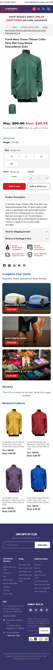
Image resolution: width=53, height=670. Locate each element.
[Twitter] (19, 265)
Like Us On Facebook (42, 588)
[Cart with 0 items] (43, 9)
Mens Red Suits (24, 565)
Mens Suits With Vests (25, 579)
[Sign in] (39, 9)
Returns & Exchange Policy (18, 238)
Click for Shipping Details (17, 231)
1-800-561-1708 (12, 635)
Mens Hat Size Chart (42, 584)
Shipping (6, 587)
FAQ (4, 576)
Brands (37, 568)
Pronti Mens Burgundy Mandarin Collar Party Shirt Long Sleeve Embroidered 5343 (38, 445)
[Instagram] (41, 610)
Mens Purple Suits (25, 568)
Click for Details (9, 615)
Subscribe (42, 544)
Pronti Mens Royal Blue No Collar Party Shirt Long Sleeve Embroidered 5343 (38, 500)
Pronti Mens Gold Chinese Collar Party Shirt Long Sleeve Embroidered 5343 (13, 444)
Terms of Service (40, 591)
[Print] (14, 265)
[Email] (9, 265)
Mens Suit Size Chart (40, 576)
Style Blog (38, 571)
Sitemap (6, 590)
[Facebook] (4, 265)
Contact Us (7, 573)
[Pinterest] (24, 265)
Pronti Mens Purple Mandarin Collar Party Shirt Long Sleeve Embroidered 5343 (13, 501)
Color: (11, 171)
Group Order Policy (10, 583)
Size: (12, 150)
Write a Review (9, 138)
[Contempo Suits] (10, 9)
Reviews (37, 565)
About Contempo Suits (9, 568)
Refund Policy (8, 580)
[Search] (34, 9)
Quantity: (31, 171)
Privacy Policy (8, 594)
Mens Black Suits (25, 571)
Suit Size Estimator (41, 581)
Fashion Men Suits (25, 575)
